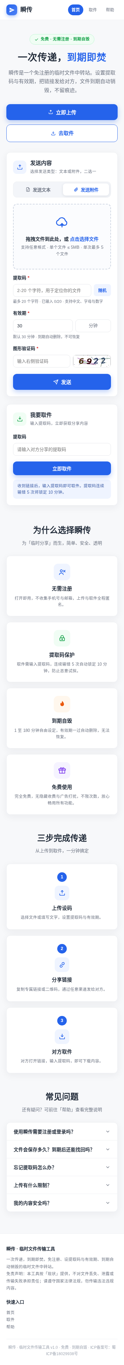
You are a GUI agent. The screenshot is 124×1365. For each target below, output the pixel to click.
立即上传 (66, 112)
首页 (76, 9)
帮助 (110, 9)
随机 (102, 290)
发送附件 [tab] (90, 189)
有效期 (21, 313)
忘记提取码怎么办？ (35, 1167)
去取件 (66, 133)
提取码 (21, 277)
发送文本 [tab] (42, 189)
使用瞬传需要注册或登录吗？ (45, 1131)
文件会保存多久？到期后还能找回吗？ (54, 1149)
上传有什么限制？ (33, 1185)
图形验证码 (25, 348)
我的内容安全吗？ (33, 1203)
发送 (66, 382)
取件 (93, 9)
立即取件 (62, 468)
